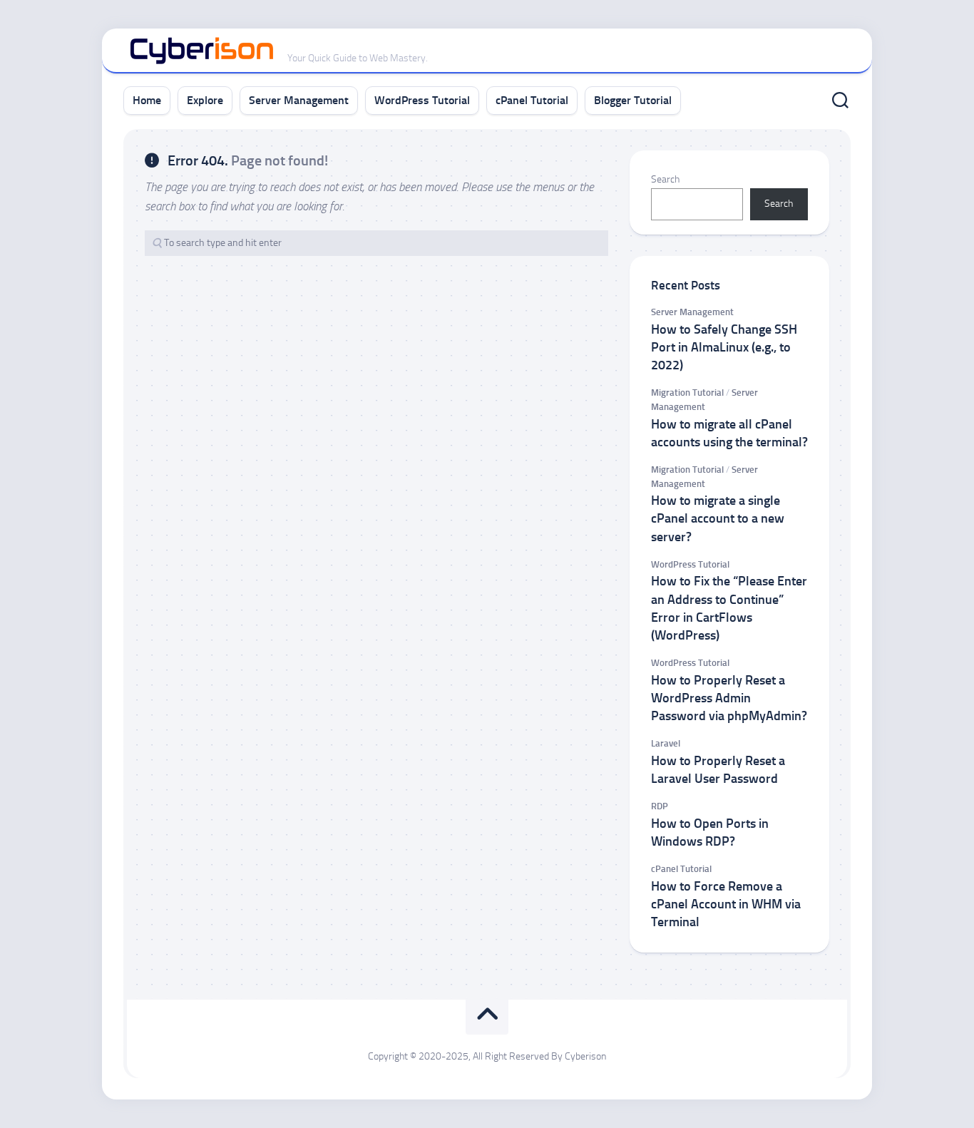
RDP (659, 806)
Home (147, 100)
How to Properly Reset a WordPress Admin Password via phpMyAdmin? (729, 698)
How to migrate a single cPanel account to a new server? (717, 518)
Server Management (299, 100)
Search (665, 179)
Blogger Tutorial (633, 100)
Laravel (665, 743)
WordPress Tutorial (422, 100)
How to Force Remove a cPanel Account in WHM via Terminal (726, 904)
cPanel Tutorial (532, 100)
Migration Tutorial (687, 392)
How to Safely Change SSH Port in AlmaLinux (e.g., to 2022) (724, 347)
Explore (205, 100)
